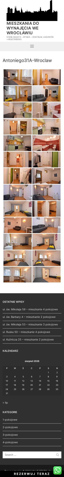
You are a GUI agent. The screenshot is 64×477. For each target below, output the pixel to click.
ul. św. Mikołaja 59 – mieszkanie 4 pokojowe (30, 309)
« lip (5, 402)
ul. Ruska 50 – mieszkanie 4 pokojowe (26, 332)
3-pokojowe (10, 434)
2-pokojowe (10, 427)
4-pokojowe (10, 442)
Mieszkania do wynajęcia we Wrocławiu (23, 28)
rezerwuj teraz (32, 474)
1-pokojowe (10, 419)
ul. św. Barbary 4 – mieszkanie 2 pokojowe (29, 316)
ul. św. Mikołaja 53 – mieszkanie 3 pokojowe (30, 324)
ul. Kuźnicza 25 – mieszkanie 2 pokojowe (28, 339)
